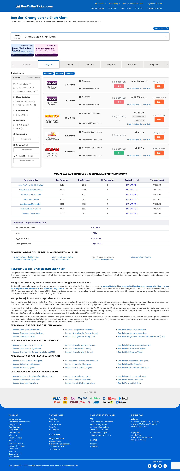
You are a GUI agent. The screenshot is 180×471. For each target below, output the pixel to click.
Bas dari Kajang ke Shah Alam (25, 383)
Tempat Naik (26, 150)
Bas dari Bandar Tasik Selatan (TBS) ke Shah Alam (34, 376)
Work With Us (54, 449)
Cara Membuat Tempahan (101, 422)
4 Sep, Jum (132, 64)
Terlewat (70, 73)
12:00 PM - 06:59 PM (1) (26, 101)
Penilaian (135, 89)
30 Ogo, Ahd (27, 64)
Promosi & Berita (16, 443)
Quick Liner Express (31, 199)
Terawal (59, 73)
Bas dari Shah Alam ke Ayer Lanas (27, 348)
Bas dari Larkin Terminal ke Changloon (81, 360)
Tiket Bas (112, 8)
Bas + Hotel (126, 8)
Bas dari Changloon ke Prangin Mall (80, 336)
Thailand (93, 444)
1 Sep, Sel (69, 64)
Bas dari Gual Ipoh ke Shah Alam (26, 379)
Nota (129, 89)
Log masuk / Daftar (154, 3)
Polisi (149, 89)
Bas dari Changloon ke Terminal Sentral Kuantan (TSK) (141, 336)
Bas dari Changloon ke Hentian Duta (28, 333)
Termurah (48, 73)
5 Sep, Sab (154, 64)
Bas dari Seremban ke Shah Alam (132, 376)
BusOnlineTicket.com (40, 466)
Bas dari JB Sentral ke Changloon (27, 364)
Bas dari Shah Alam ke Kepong (78, 348)
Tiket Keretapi (55, 424)
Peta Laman (14, 456)
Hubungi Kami (14, 454)
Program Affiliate (56, 438)
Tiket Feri (139, 8)
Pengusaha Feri (15, 430)
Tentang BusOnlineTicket (19, 422)
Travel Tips (13, 448)
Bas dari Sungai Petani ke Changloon (133, 367)
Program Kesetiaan (17, 446)
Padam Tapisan (33, 77)
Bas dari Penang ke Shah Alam (78, 379)
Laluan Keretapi (15, 438)
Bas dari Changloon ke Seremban (132, 333)
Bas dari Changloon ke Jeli (24, 336)
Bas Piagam (54, 430)
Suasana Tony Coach (31, 213)
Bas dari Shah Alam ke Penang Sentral (134, 345)
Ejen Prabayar (55, 441)
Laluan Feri (13, 440)
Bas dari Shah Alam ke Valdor (130, 352)
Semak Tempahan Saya (133, 3)
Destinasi (12, 451)
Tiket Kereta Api (155, 8)
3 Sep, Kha (111, 64)
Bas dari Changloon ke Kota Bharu (79, 329)
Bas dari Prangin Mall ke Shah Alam (80, 383)
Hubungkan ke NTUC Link (100, 435)
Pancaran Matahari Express (30, 190)
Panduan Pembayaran (99, 432)
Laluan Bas (13, 435)
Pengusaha (26, 139)
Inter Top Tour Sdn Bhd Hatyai (30, 185)
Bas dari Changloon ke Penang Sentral (81, 333)
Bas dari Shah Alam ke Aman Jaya (27, 345)
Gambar (143, 89)
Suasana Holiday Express (30, 209)
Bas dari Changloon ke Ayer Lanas (27, 329)
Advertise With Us (56, 446)
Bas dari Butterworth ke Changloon (27, 360)
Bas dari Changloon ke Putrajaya (132, 329)
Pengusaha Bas (15, 424)
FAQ (91, 419)
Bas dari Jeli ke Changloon (24, 367)
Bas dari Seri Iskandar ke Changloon (133, 360)
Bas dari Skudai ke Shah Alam (130, 379)
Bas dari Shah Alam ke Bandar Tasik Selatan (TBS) (34, 352)
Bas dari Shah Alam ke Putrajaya (131, 348)
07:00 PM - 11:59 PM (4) (26, 105)
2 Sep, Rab (90, 64)
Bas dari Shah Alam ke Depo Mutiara (80, 345)
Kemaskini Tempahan (99, 427)
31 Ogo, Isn (48, 64)
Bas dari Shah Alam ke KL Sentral (79, 352)
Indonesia (94, 446)
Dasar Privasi (54, 466)
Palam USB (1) (22, 115)
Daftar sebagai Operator (59, 444)
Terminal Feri (14, 432)
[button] (22, 50)
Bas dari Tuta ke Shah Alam (129, 383)
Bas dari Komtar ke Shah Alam (78, 376)
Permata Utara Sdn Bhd (31, 194)
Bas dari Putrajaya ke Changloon (79, 367)
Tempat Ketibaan (26, 160)
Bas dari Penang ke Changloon (78, 364)
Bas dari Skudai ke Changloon (130, 364)
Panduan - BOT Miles (99, 430)
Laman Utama (97, 8)
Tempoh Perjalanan (98, 424)
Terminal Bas (14, 427)
